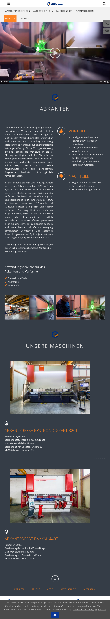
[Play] (2, 82)
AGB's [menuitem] (50, 589)
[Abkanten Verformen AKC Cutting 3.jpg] (68, 307)
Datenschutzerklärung (83, 609)
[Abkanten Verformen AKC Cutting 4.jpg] (93, 307)
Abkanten (10, 18)
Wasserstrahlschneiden (17, 11)
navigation (9, 3)
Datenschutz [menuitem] (68, 589)
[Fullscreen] (108, 82)
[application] (55, 53)
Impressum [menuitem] (89, 589)
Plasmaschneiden (85, 11)
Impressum (100, 609)
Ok (55, 615)
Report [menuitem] (36, 589)
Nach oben (55, 578)
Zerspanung (25, 18)
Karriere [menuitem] (19, 589)
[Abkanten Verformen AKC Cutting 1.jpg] (17, 307)
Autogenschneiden (43, 11)
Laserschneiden (64, 11)
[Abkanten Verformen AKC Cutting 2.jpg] (42, 307)
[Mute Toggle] (105, 82)
